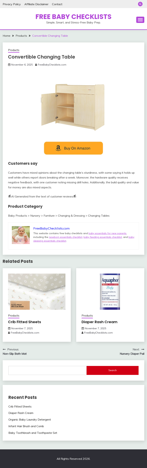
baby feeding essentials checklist (103, 237)
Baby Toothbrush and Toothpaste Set (32, 433)
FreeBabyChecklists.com (52, 64)
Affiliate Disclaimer (36, 4)
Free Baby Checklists (73, 16)
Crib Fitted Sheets (24, 321)
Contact (57, 4)
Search (112, 370)
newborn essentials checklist (65, 237)
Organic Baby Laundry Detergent (29, 419)
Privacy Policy (12, 4)
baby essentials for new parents (107, 233)
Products (13, 50)
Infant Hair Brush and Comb (26, 426)
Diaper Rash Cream (99, 321)
